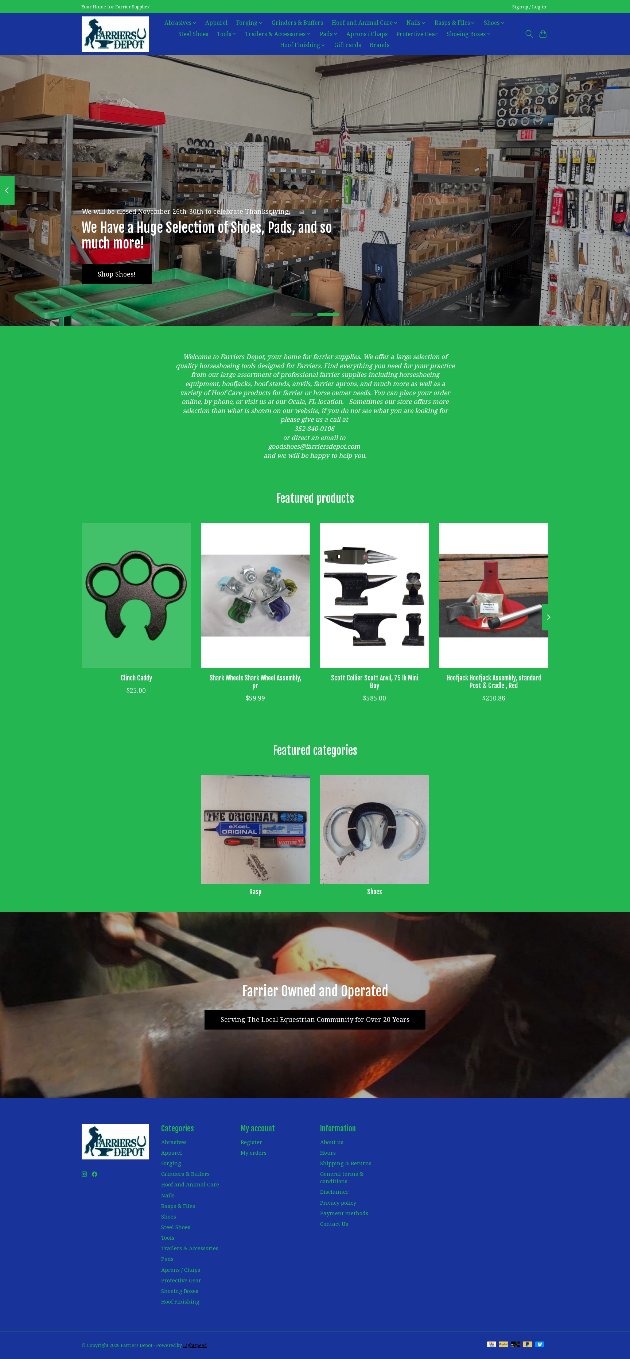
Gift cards (347, 45)
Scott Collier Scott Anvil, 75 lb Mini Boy (374, 681)
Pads (167, 1258)
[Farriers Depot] (115, 34)
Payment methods (344, 1213)
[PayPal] (503, 1345)
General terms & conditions (341, 1177)
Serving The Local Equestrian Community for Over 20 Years (315, 1019)
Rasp (255, 892)
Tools (167, 1237)
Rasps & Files (178, 1205)
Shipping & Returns (346, 1163)
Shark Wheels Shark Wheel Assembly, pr (255, 681)
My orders (254, 1152)
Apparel (216, 23)
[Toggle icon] (529, 33)
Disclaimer (334, 1191)
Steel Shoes (193, 34)
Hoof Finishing (180, 1301)
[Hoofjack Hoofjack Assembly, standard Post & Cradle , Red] (493, 595)
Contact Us (334, 1223)
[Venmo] (540, 1345)
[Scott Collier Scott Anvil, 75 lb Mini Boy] (374, 595)
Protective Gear (417, 34)
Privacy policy (338, 1202)
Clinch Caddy (136, 677)
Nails (168, 1195)
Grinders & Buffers (297, 23)
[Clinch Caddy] (136, 595)
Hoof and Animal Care (190, 1184)
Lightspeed (195, 1345)
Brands (379, 45)
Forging (171, 1163)
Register (251, 1142)
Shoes (374, 892)
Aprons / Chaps (367, 34)
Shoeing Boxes (179, 1290)
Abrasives (174, 1142)
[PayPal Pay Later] (527, 1345)
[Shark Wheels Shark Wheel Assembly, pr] (255, 595)
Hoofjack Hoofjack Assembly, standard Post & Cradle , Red (494, 681)
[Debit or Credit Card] (515, 1345)
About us (331, 1142)
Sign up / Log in (529, 7)
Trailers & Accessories (189, 1248)
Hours (328, 1152)
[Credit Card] (491, 1345)
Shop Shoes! (117, 273)
